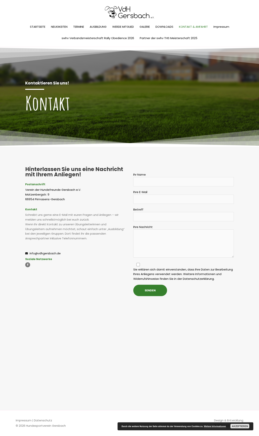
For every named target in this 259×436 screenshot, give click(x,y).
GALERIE (145, 27)
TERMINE (78, 27)
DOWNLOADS (164, 27)
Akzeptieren (240, 426)
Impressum (221, 27)
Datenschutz (43, 420)
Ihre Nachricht (143, 227)
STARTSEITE (37, 27)
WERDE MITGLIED (123, 27)
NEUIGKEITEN (59, 27)
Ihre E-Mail (140, 192)
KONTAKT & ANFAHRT (193, 27)
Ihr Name (139, 175)
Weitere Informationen (215, 426)
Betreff (138, 209)
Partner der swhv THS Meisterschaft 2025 (168, 38)
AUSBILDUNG (98, 27)
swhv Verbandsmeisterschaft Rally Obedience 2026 (98, 38)
